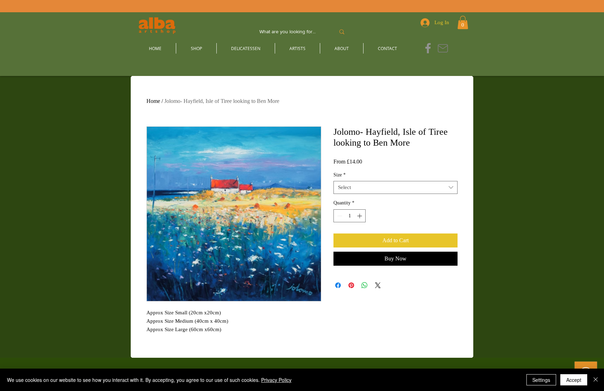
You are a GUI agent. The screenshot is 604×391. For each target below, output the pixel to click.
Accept (573, 379)
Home (153, 101)
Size (339, 174)
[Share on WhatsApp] (364, 285)
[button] (462, 22)
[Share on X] (378, 285)
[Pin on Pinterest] (351, 285)
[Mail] (442, 48)
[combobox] (395, 187)
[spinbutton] (349, 216)
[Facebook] (428, 48)
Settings (541, 379)
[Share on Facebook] (338, 285)
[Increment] (360, 216)
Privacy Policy (276, 379)
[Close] (595, 379)
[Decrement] (339, 216)
